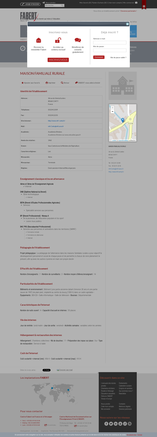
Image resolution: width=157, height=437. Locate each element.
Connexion (99, 57)
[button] (127, 24)
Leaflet (114, 140)
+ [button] (112, 107)
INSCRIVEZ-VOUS (58, 59)
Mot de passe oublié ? (118, 57)
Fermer (139, 435)
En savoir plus (131, 435)
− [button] (112, 111)
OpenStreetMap (123, 140)
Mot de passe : (99, 46)
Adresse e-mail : (99, 39)
